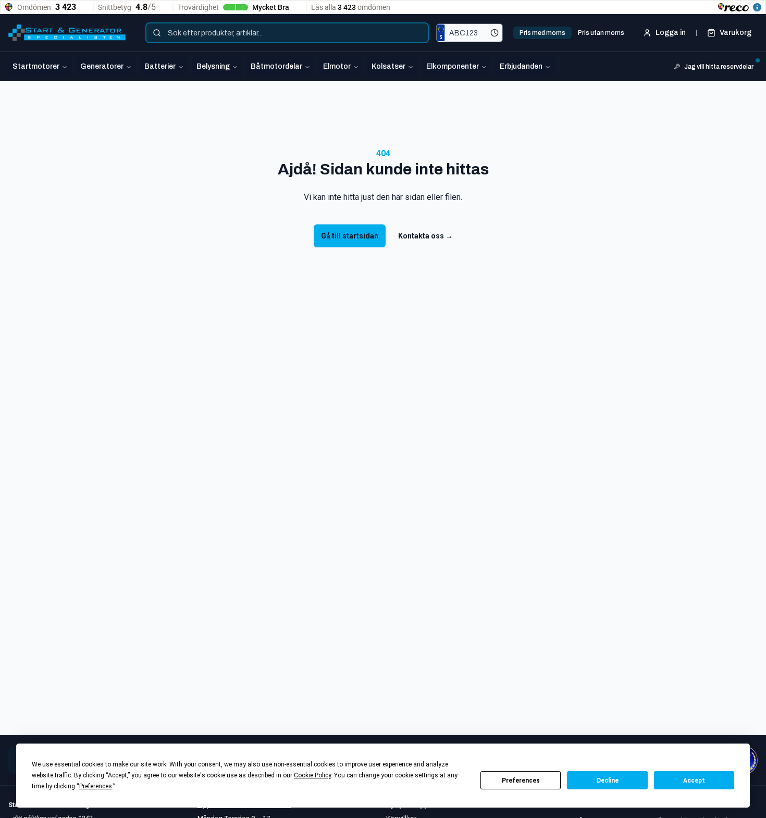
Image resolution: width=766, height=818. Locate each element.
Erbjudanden (521, 66)
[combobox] (287, 32)
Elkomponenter (452, 66)
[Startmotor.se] (67, 32)
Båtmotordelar (276, 66)
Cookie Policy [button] (312, 775)
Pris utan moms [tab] (601, 32)
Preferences (521, 780)
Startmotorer (36, 66)
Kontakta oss (425, 236)
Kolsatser (388, 66)
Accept (694, 780)
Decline (608, 780)
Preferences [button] (95, 786)
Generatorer (101, 66)
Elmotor (337, 66)
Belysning (213, 66)
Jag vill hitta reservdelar (718, 66)
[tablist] (572, 32)
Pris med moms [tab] (542, 32)
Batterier (160, 66)
